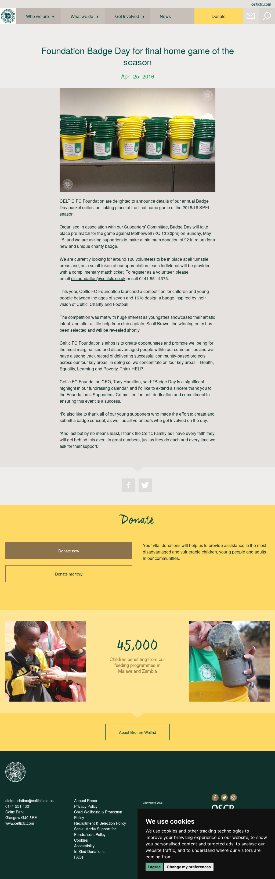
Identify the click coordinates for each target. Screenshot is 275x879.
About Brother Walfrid (137, 732)
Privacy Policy (85, 806)
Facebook (128, 485)
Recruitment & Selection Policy (100, 823)
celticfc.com (261, 4)
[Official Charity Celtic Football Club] (15, 780)
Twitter (145, 485)
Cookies (81, 840)
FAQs (79, 857)
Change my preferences (189, 866)
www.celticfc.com (19, 823)
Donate (219, 16)
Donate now (68, 550)
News (165, 16)
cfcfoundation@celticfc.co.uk (98, 278)
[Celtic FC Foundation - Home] (8, 16)
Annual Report (86, 800)
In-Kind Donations (89, 851)
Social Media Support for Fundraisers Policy (95, 831)
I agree (154, 866)
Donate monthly (69, 574)
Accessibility (84, 845)
